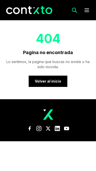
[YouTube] (66, 128)
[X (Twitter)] (48, 128)
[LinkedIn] (57, 128)
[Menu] (87, 10)
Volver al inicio (48, 81)
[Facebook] (29, 128)
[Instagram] (38, 128)
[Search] (74, 10)
